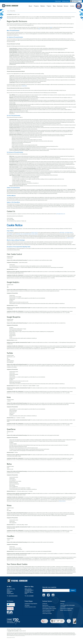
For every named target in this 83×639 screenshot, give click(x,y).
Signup (72, 590)
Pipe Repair (27, 605)
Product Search (58, 1)
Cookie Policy (18, 629)
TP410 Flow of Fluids (47, 613)
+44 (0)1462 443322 (13, 595)
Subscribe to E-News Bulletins (48, 606)
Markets (43, 6)
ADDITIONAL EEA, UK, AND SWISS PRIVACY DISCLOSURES (27, 233)
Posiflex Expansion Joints (30, 606)
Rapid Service (45, 605)
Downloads (60, 6)
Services (66, 6)
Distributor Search (65, 1)
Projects (49, 6)
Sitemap (8, 629)
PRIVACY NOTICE (34, 232)
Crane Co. (62, 603)
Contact (72, 6)
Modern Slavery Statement (66, 610)
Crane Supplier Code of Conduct (49, 608)
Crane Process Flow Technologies (67, 605)
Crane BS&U (62, 606)
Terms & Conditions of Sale (48, 610)
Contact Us (44, 603)
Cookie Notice (24, 85)
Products (36, 6)
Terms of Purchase (46, 611)
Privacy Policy (13, 629)
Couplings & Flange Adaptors (31, 603)
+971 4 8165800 (29, 595)
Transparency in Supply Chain (66, 608)
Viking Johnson (10, 5)
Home (8, 10)
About (30, 6)
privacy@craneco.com (61, 213)
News (54, 6)
